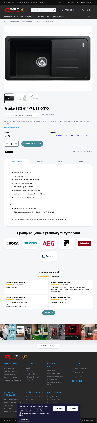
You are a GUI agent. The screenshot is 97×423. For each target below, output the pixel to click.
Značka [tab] (80, 162)
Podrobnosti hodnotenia (32, 115)
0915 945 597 (79, 376)
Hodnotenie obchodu (48, 272)
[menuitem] (11, 16)
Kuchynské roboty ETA (53, 379)
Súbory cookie (30, 380)
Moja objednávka (9, 2)
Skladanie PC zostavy (32, 403)
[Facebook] (73, 380)
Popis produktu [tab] (16, 162)
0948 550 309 (79, 372)
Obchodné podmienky (23, 2)
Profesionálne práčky (53, 373)
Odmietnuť (59, 408)
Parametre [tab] (39, 162)
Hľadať (54, 10)
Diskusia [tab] (60, 162)
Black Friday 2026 (9, 408)
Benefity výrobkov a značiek (12, 411)
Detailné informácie (10, 127)
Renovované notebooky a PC (12, 402)
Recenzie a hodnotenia (11, 399)
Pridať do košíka (29, 144)
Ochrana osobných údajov (33, 377)
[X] (76, 380)
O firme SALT (29, 371)
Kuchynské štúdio (52, 397)
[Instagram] (80, 380)
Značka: (46, 116)
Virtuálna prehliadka (32, 374)
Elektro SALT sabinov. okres (55, 403)
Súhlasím (72, 408)
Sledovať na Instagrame (50, 346)
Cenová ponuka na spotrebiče (34, 397)
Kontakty (28, 368)
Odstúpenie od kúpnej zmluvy (13, 380)
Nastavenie (24, 420)
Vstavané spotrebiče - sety (55, 376)
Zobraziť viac (48, 313)
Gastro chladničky (52, 370)
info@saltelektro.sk (81, 368)
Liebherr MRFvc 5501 (53, 400)
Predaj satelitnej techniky (33, 400)
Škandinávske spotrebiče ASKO (54, 383)
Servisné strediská (38, 2)
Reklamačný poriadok (10, 377)
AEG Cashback (8, 405)
